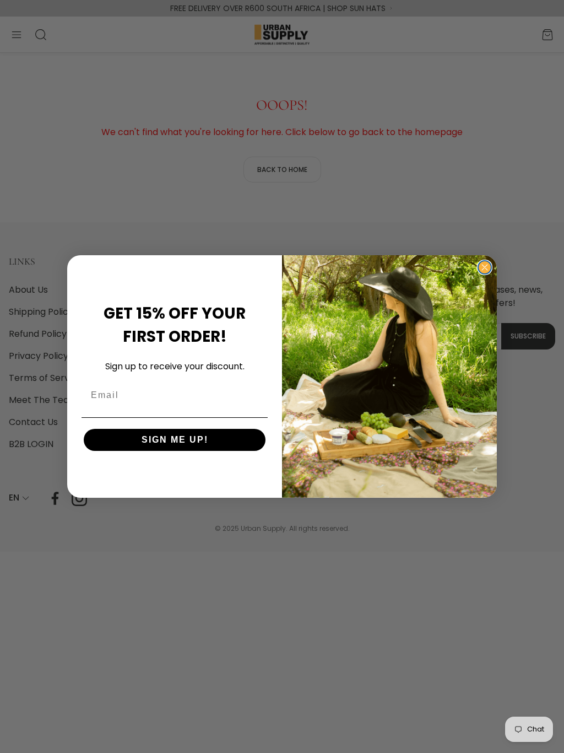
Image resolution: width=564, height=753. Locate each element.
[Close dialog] (484, 267)
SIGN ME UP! (175, 439)
